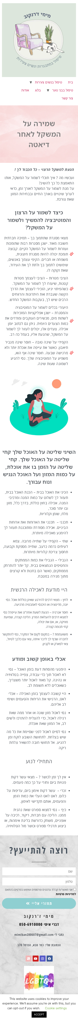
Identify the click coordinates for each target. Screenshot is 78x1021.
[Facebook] (50, 959)
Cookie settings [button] (56, 1008)
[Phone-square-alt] (29, 959)
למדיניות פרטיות (66, 894)
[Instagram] (43, 959)
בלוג (38, 90)
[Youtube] (36, 959)
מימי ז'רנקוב (39, 916)
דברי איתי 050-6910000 (39, 924)
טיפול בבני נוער (62, 90)
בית (70, 82)
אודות (25, 90)
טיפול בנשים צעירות (48, 82)
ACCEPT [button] (39, 1014)
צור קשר (67, 98)
